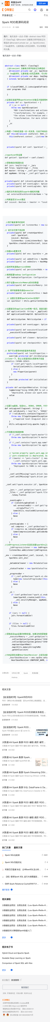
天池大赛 (19, 993)
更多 (4, 937)
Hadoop (14, 677)
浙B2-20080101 (28, 1009)
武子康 (4, 750)
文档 (4, 993)
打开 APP (42, 3)
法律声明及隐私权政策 (11, 1003)
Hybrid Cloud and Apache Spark (15, 953)
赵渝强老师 (6, 705)
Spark (26, 673)
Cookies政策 (24, 1003)
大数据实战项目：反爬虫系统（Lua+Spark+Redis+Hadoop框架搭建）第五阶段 (25, 915)
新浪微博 (15, 980)
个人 (46, 15)
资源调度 (35, 673)
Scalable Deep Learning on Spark (16, 958)
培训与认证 (28, 993)
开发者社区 (11, 993)
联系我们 (25, 987)
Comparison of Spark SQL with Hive (17, 963)
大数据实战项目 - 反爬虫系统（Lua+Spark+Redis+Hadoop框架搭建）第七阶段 (25, 925)
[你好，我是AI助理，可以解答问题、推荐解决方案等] (35, 10)
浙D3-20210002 (26, 1012)
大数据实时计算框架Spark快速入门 (16, 930)
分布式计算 (16, 673)
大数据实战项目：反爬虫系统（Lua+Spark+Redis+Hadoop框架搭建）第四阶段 (25, 910)
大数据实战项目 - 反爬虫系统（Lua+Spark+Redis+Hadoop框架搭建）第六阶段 (25, 920)
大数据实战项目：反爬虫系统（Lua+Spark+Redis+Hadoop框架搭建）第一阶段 (25, 905)
